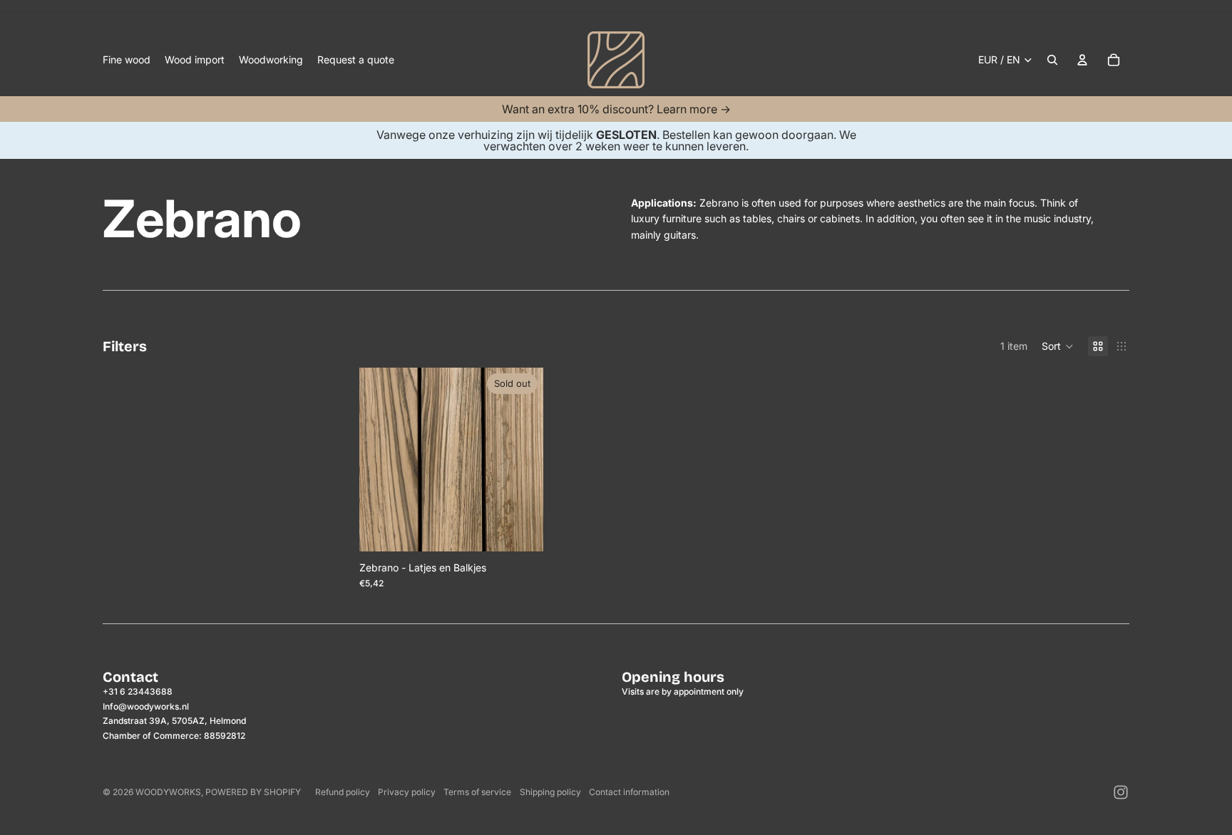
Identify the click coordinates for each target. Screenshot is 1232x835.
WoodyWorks (168, 792)
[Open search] (1052, 60)
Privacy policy (407, 792)
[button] (1058, 346)
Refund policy (342, 792)
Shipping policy (550, 792)
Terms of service (477, 792)
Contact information (629, 792)
